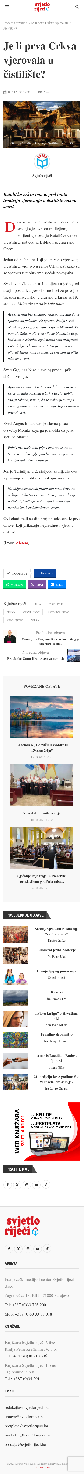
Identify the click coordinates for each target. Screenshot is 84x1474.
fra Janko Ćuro (56, 998)
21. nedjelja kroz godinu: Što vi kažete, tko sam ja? (56, 1079)
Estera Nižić (57, 1067)
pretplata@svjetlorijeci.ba (26, 1425)
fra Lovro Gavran (56, 1088)
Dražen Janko (57, 940)
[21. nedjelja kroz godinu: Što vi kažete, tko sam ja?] (16, 1082)
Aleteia (22, 542)
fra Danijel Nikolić (56, 1041)
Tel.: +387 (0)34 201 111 (26, 1378)
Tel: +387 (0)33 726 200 (25, 1304)
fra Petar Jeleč (56, 956)
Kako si (57, 992)
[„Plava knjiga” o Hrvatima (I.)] (16, 1019)
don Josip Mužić (56, 1025)
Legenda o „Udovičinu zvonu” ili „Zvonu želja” (42, 747)
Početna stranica (15, 22)
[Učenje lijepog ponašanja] (16, 977)
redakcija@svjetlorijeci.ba (27, 1407)
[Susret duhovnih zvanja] (42, 785)
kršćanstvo (15, 620)
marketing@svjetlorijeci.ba (27, 1435)
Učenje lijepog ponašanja (56, 971)
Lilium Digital (42, 1467)
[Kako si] (16, 998)
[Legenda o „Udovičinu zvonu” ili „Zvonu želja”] (42, 717)
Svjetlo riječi (42, 175)
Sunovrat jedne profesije (57, 949)
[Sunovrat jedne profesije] (16, 955)
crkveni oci (31, 612)
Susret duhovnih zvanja (42, 813)
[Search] (77, 7)
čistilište (56, 604)
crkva (11, 612)
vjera (35, 620)
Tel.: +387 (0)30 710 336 (26, 1356)
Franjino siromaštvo (57, 1034)
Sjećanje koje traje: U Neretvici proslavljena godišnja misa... (42, 878)
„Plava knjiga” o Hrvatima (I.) (56, 1015)
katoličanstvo (58, 612)
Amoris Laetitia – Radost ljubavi (57, 1058)
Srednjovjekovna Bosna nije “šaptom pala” (56, 931)
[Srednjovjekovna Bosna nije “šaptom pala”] (16, 934)
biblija (36, 604)
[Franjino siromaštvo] (16, 1040)
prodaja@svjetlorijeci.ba (25, 1444)
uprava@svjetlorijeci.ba (25, 1416)
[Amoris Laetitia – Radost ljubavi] (16, 1061)
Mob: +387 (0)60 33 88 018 (28, 1314)
